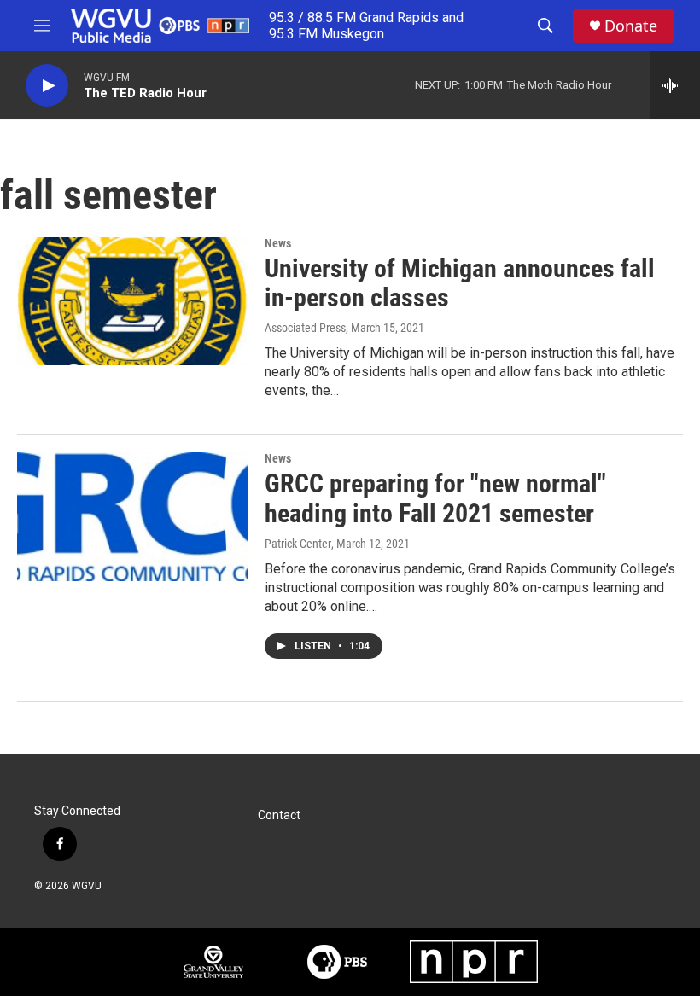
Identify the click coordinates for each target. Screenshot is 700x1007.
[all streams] (675, 85)
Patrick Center (298, 543)
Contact (279, 815)
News (278, 243)
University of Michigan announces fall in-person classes (460, 283)
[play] (47, 86)
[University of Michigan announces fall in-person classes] (132, 301)
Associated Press (305, 328)
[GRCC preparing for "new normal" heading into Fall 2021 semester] (132, 516)
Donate (630, 26)
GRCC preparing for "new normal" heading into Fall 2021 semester (435, 498)
